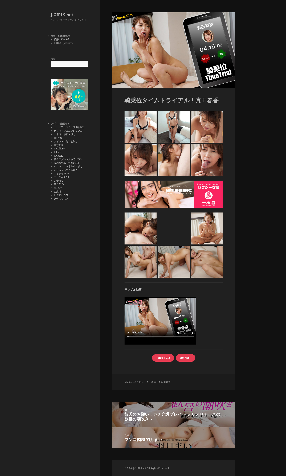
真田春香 (166, 382)
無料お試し (79, 127)
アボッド (58, 141)
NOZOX (58, 187)
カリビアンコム (62, 127)
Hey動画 (58, 145)
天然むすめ (60, 162)
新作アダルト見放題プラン (68, 159)
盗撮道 (57, 191)
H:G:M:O (59, 184)
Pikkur (58, 152)
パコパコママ (61, 166)
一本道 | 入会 (163, 358)
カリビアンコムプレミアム (68, 130)
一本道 (57, 134)
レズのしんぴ (61, 195)
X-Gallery (59, 148)
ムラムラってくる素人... (67, 170)
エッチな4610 (61, 173)
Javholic (58, 155)
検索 (53, 59)
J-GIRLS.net (62, 14)
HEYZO (58, 137)
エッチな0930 (61, 177)
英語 (61, 39)
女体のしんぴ (61, 198)
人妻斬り (58, 180)
